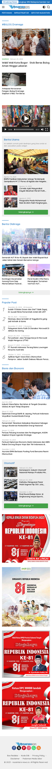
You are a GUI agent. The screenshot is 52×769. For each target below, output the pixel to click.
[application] (26, 118)
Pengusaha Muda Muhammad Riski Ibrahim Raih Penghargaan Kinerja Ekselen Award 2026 (33, 201)
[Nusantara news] (20, 7)
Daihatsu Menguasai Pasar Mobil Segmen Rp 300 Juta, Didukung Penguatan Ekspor (32, 483)
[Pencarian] (48, 7)
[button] (26, 118)
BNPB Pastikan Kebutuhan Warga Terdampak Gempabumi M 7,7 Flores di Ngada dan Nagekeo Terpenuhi (25, 180)
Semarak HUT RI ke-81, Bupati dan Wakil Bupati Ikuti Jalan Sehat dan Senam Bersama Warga (25, 258)
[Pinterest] (24, 748)
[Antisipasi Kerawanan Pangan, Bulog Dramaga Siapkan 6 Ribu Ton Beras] (14, 79)
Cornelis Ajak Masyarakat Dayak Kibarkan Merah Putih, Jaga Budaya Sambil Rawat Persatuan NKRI (32, 189)
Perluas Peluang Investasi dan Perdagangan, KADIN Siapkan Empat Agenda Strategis (25, 433)
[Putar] (5, 129)
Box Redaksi (12, 755)
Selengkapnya (25, 212)
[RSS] (39, 748)
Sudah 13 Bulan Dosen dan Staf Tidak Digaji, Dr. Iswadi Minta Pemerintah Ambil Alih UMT (27, 310)
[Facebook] (14, 748)
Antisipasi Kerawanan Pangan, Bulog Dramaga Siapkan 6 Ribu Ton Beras (13, 91)
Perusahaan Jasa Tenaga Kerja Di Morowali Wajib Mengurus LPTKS (27, 339)
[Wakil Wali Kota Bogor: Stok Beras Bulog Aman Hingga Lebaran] (26, 42)
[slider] (24, 129)
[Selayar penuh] (46, 129)
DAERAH (5, 59)
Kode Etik (25, 755)
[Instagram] (29, 748)
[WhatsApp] (34, 748)
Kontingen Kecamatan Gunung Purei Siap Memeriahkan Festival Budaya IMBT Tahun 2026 (12, 281)
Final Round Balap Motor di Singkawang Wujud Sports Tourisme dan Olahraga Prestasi (31, 495)
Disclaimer (15, 758)
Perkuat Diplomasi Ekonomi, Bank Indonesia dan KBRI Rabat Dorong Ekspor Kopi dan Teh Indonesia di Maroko (26, 443)
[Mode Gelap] (44, 7)
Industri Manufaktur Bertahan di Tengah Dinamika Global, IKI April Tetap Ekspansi (24, 405)
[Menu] (4, 7)
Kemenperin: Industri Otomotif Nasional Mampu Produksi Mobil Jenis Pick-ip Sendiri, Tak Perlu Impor (33, 471)
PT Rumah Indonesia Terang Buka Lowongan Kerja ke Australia (28, 348)
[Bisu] (42, 129)
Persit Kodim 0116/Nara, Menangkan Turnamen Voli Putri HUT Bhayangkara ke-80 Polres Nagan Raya (38, 281)
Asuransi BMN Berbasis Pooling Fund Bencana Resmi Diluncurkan (25, 452)
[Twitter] (19, 748)
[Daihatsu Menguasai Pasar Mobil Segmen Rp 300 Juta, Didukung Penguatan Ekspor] (10, 484)
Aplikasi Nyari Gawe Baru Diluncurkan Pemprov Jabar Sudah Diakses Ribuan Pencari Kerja (28, 358)
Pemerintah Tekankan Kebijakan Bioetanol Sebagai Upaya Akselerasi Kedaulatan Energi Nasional (25, 424)
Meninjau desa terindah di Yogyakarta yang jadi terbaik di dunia (27, 320)
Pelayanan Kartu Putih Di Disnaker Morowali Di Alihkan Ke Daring (28, 329)
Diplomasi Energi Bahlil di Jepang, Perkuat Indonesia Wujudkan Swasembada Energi (25, 414)
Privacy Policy (38, 755)
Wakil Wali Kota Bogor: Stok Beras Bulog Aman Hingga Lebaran (25, 64)
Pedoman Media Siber (32, 758)
